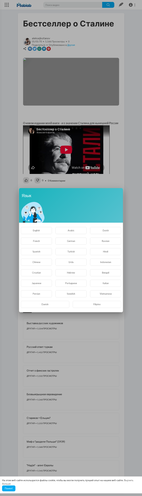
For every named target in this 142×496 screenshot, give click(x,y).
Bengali (105, 272)
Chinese (36, 262)
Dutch (106, 230)
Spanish (36, 251)
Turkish (71, 251)
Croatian (36, 272)
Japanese (36, 283)
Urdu (71, 262)
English (36, 230)
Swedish (71, 293)
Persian (36, 293)
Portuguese (71, 283)
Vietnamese (106, 293)
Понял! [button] (9, 488)
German (71, 241)
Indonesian (105, 262)
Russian (105, 241)
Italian (106, 283)
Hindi (105, 251)
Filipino (97, 304)
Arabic (71, 230)
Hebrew (71, 272)
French (36, 241)
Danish (45, 304)
